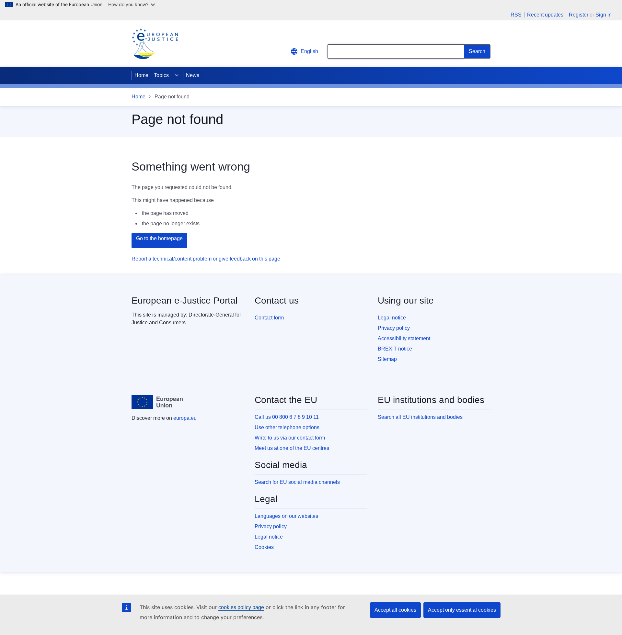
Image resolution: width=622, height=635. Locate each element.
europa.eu (185, 418)
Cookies (264, 547)
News (192, 75)
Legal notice (392, 317)
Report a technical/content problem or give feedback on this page (206, 259)
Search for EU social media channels (297, 482)
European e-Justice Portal (184, 300)
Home (141, 75)
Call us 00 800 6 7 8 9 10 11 (287, 417)
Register (578, 14)
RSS (516, 14)
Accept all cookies (395, 610)
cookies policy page (241, 607)
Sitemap (387, 359)
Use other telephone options (287, 427)
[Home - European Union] (157, 402)
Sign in (603, 14)
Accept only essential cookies (462, 610)
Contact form (269, 317)
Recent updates (545, 14)
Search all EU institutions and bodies (420, 417)
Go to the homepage (159, 238)
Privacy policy (394, 328)
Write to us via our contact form (290, 437)
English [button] (309, 51)
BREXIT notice (395, 348)
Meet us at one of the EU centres (292, 448)
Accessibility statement (404, 338)
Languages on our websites (286, 516)
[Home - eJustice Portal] (155, 43)
